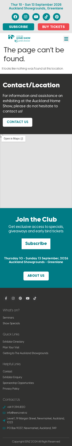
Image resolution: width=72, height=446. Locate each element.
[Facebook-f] (6, 298)
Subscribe (36, 243)
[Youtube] (36, 17)
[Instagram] (25, 17)
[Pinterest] (56, 17)
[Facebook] (15, 17)
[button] (66, 39)
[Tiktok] (46, 17)
